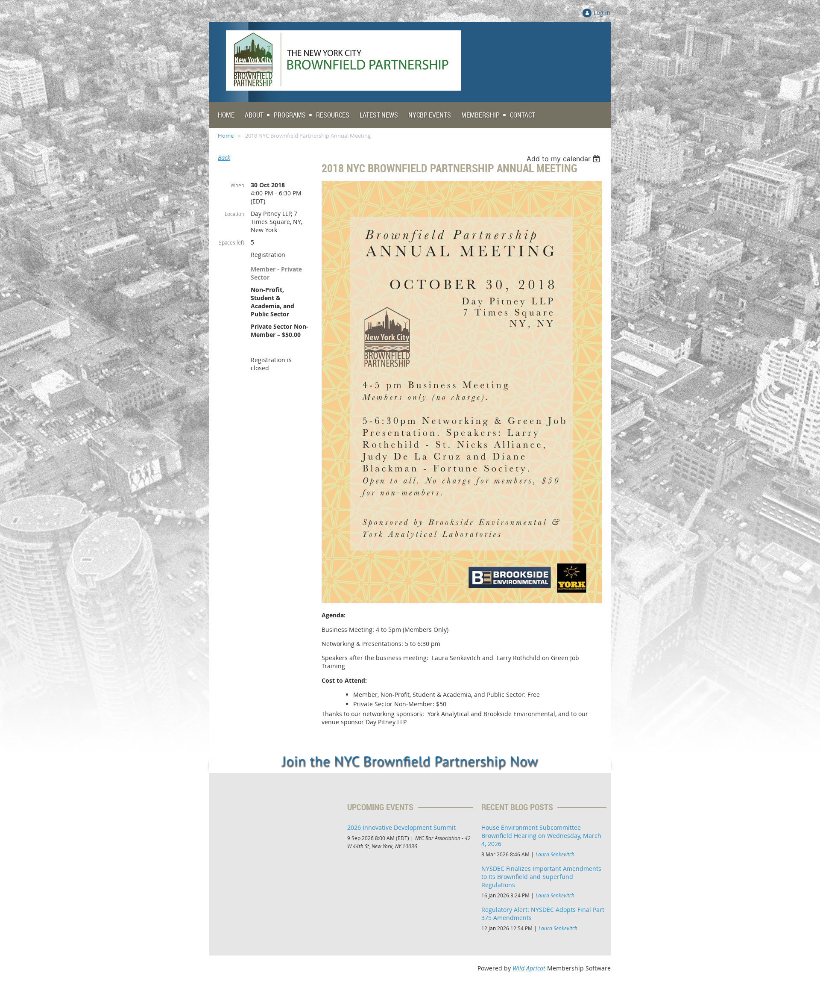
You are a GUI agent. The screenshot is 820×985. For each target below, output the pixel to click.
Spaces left (231, 242)
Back (224, 157)
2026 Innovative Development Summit (401, 827)
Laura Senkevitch (555, 854)
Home (226, 135)
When (237, 185)
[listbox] (564, 158)
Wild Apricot (528, 968)
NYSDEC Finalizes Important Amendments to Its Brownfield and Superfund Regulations (541, 876)
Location (234, 213)
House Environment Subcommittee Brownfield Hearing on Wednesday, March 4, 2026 (541, 835)
